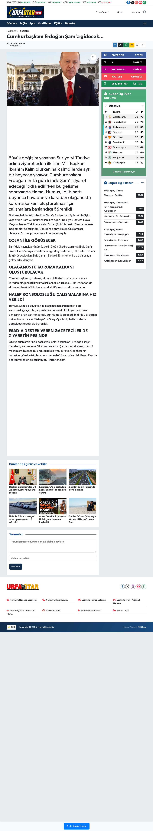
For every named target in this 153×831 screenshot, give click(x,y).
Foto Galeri (102, 12)
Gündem (12, 23)
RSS (13, 627)
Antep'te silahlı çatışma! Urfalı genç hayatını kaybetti (52, 519)
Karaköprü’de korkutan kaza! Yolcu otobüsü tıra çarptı (52, 490)
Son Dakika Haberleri (91, 610)
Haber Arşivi (123, 610)
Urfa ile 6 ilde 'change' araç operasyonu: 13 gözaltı (22, 519)
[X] (127, 586)
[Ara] (144, 12)
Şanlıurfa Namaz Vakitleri (94, 600)
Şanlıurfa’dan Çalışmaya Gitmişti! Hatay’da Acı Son (82, 519)
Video (120, 12)
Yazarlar (136, 12)
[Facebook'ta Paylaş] (115, 45)
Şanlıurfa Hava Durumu (57, 600)
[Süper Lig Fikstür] (142, 183)
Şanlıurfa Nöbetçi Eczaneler (23, 600)
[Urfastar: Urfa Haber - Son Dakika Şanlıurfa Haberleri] (25, 12)
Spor (32, 23)
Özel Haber (45, 23)
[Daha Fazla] (131, 45)
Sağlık (23, 23)
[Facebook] (122, 586)
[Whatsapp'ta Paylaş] (126, 45)
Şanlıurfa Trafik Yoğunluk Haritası (126, 601)
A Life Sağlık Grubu (77, 826)
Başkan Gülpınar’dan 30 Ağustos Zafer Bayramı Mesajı (22, 490)
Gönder (15, 566)
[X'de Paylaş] (120, 45)
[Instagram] (133, 586)
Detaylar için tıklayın (124, 172)
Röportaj (70, 23)
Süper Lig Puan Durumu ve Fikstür (21, 612)
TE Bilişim (142, 627)
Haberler (11, 31)
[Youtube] (138, 586)
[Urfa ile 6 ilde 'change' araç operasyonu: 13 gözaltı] (23, 506)
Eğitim (58, 23)
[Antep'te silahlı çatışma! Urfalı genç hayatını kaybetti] (52, 506)
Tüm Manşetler (53, 610)
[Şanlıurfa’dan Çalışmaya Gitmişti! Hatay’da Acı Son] (82, 506)
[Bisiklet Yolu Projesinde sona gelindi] (82, 476)
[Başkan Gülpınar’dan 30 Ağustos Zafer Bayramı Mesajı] (23, 476)
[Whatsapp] (143, 586)
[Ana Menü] (144, 23)
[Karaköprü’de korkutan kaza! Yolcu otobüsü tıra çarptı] (52, 476)
